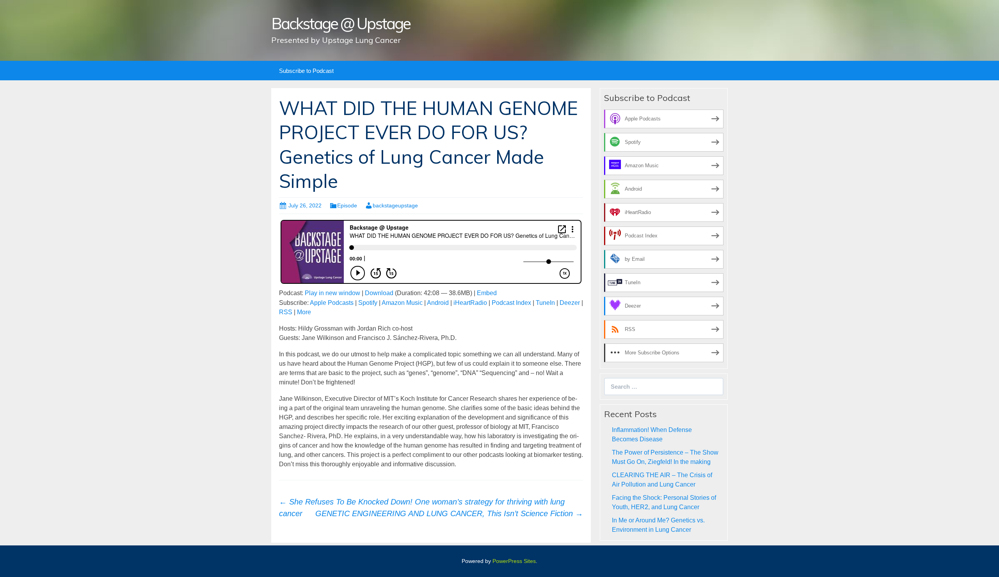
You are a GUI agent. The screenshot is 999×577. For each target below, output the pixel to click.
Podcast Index (511, 302)
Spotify (367, 302)
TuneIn (545, 302)
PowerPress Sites (514, 561)
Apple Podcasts (332, 302)
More (304, 312)
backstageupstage (395, 205)
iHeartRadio (470, 302)
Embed (487, 293)
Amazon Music (402, 302)
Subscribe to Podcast (306, 70)
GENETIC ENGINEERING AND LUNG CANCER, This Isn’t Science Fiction (449, 513)
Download (379, 293)
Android (438, 302)
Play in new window (332, 293)
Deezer (570, 302)
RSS (285, 312)
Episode (347, 205)
